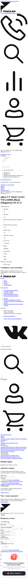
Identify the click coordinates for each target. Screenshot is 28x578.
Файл (2, 542)
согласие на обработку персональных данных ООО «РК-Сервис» (12, 480)
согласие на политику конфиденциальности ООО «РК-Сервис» (12, 483)
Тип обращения (5, 521)
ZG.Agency (4, 349)
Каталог (3, 278)
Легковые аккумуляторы (7, 447)
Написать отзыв (16, 13)
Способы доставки (9, 291)
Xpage (9, 349)
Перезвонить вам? (14, 1)
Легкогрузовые (10, 438)
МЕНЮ (5, 379)
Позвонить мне (4, 485)
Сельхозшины (23, 438)
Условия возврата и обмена (11, 290)
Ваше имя (3, 475)
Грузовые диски (14, 443)
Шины (5, 281)
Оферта (6, 298)
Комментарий (4, 537)
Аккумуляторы (8, 285)
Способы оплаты (8, 293)
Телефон (3, 478)
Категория (3, 524)
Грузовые (16, 438)
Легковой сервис (5, 455)
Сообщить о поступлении (7, 184)
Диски (5, 282)
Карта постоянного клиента (11, 296)
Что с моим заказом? (6, 13)
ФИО (2, 530)
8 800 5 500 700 (5, 1)
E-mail (2, 533)
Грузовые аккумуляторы (20, 447)
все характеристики (6, 179)
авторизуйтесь (4, 502)
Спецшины (4, 440)
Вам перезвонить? (17, 318)
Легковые (3, 438)
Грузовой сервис (14, 455)
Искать (3, 515)
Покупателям (4, 287)
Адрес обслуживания (6, 527)
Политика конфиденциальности (12, 300)
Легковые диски (5, 443)
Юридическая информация (11, 294)
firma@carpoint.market (9, 316)
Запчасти (6, 283)
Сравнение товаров (17, 458)
